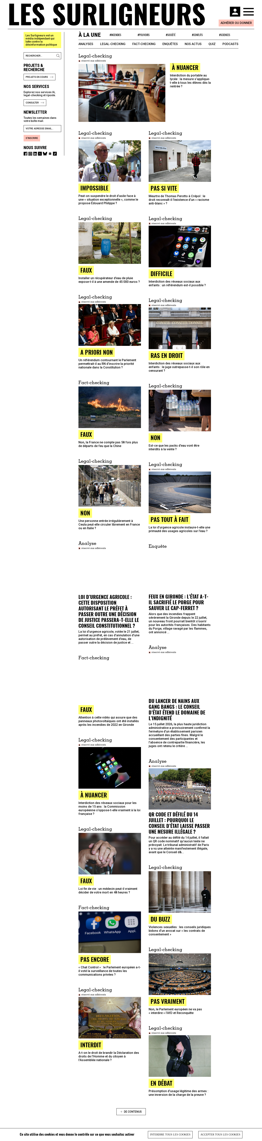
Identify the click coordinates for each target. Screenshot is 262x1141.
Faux (86, 709)
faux (86, 270)
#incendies (115, 35)
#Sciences (224, 35)
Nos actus (193, 44)
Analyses (85, 44)
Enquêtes (170, 44)
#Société (170, 35)
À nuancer (93, 795)
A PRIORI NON (96, 352)
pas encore (94, 959)
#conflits (197, 35)
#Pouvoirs (144, 35)
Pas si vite (164, 188)
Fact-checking (144, 44)
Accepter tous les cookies (220, 1134)
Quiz (212, 44)
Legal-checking (112, 44)
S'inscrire (32, 138)
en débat (161, 1083)
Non (155, 437)
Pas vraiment (168, 1001)
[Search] (58, 55)
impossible (94, 188)
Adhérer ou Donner (236, 23)
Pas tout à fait (169, 519)
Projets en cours (37, 77)
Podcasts (230, 44)
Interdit (90, 1044)
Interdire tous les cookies (170, 1134)
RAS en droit (167, 355)
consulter (32, 102)
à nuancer (185, 67)
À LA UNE (89, 34)
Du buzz (160, 919)
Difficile (161, 273)
